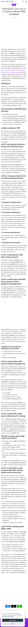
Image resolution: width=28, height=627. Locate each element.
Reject (12, 623)
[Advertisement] (14, 34)
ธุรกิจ (14, 4)
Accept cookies (12, 620)
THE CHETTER (7, 2)
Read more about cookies (8, 616)
